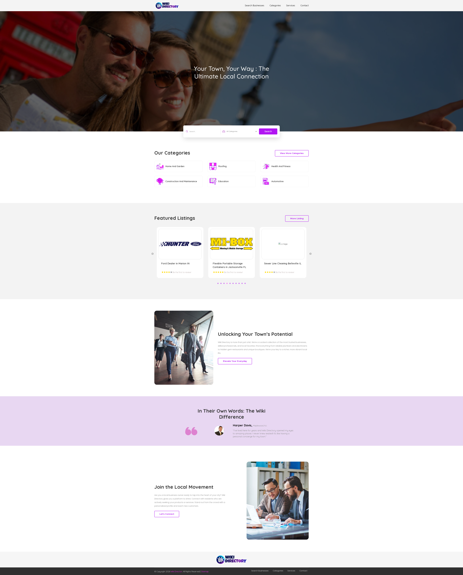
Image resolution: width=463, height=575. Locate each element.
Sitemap (205, 571)
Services (290, 5)
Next (310, 254)
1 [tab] (218, 283)
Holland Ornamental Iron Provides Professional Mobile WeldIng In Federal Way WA (229, 267)
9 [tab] (242, 283)
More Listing (297, 218)
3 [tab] (224, 283)
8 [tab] (239, 283)
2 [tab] (221, 283)
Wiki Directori (176, 571)
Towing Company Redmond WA (282, 263)
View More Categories (292, 153)
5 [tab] (230, 283)
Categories (275, 5)
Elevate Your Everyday (235, 361)
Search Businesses (254, 5)
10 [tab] (245, 283)
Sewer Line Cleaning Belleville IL (179, 263)
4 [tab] (227, 283)
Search (268, 131)
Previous (152, 254)
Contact (304, 5)
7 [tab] (236, 283)
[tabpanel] (180, 252)
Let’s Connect (166, 514)
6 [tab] (233, 283)
